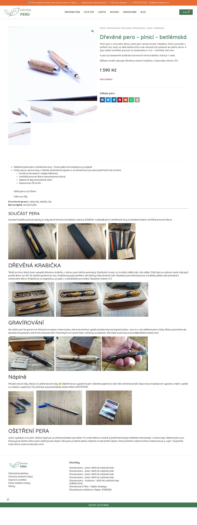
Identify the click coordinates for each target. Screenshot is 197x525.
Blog (143, 12)
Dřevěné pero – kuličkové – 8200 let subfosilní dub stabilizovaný (94, 481)
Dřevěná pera (72, 12)
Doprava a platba (17, 479)
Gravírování (129, 12)
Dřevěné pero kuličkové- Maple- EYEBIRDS (90, 489)
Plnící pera (126, 28)
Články (11, 486)
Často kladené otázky (19, 483)
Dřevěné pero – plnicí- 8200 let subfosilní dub (91, 467)
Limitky (102, 12)
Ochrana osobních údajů (20, 476)
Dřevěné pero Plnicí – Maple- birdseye (88, 486)
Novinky (114, 12)
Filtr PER (89, 12)
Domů (102, 28)
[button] (102, 99)
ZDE (176, 60)
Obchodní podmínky (18, 473)
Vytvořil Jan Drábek (98, 505)
